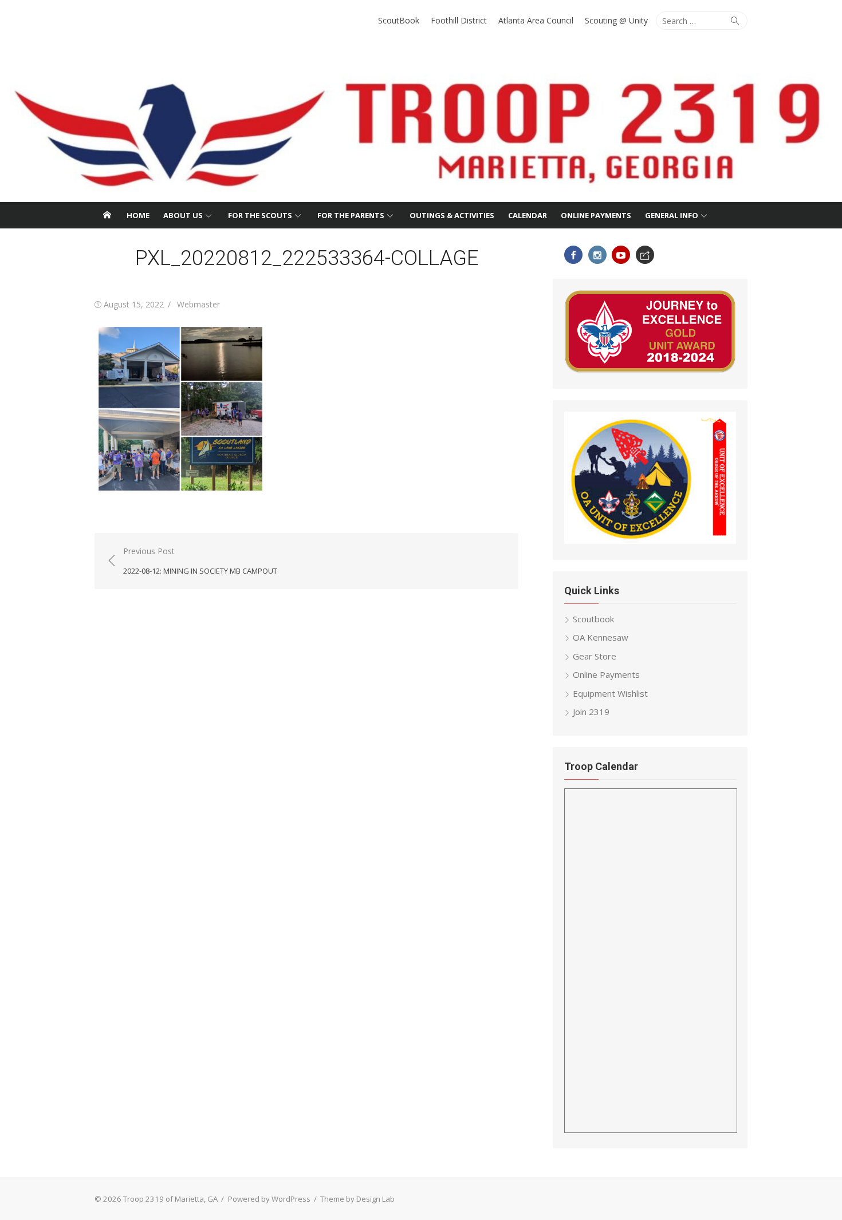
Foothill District (459, 20)
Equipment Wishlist (610, 693)
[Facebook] (573, 255)
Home (138, 215)
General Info (671, 215)
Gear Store (594, 656)
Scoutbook (593, 619)
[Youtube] (621, 255)
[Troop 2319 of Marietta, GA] (421, 123)
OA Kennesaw (600, 637)
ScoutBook (398, 20)
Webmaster (198, 304)
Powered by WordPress (269, 1199)
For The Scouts (260, 215)
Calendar (527, 215)
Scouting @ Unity (616, 20)
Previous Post (200, 561)
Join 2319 (591, 711)
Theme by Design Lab (357, 1199)
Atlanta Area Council (535, 20)
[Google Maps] (645, 255)
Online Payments (596, 215)
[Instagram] (597, 255)
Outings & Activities (452, 215)
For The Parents (350, 215)
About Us (183, 215)
